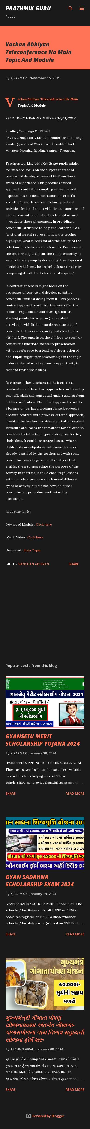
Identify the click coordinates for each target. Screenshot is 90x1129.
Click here (44, 524)
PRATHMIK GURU (28, 8)
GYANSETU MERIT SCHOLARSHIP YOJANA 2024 (43, 739)
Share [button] (74, 564)
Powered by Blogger (47, 1116)
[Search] (70, 8)
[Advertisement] (45, 616)
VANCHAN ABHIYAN (33, 564)
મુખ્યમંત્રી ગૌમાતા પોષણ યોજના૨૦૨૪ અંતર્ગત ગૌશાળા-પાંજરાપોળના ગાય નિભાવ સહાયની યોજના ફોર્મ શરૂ (45, 1028)
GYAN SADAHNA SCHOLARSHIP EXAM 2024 (40, 880)
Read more (75, 793)
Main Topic (32, 550)
